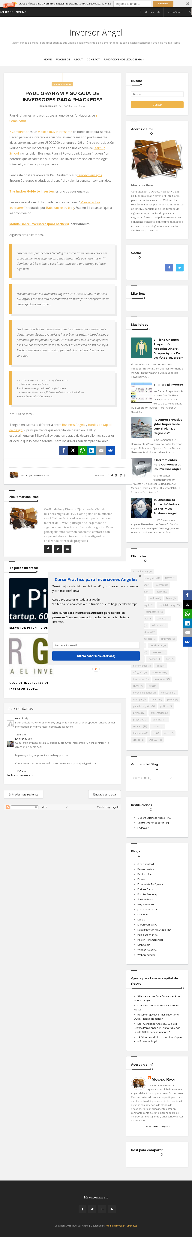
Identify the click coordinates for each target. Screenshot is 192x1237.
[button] (96, 579)
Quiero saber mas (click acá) (96, 656)
